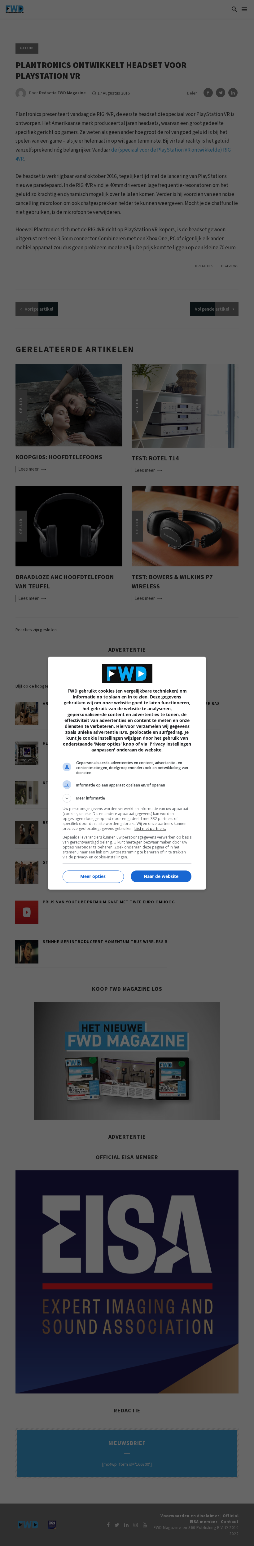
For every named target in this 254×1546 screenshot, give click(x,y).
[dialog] (127, 773)
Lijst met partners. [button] (150, 828)
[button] (127, 798)
